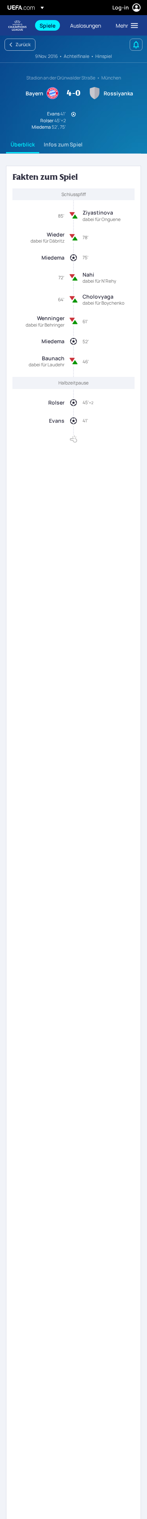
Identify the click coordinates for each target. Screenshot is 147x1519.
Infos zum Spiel (63, 144)
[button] (125, 25)
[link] (47, 25)
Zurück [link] (23, 44)
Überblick (23, 144)
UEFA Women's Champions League (17, 25)
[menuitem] (48, 25)
